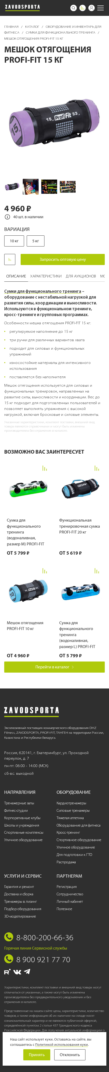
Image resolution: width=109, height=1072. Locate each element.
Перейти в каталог (52, 666)
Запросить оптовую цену (63, 259)
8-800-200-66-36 (45, 937)
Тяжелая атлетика (70, 818)
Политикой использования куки (61, 1044)
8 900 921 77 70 (43, 959)
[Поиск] (73, 8)
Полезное (64, 909)
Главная (11, 27)
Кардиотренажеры (71, 803)
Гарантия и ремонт (19, 887)
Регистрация (67, 887)
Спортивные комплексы (23, 832)
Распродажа (66, 862)
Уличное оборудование (23, 840)
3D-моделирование (20, 916)
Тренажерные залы (19, 803)
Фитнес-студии (16, 811)
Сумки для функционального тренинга (61, 32)
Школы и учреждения (21, 825)
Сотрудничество (70, 894)
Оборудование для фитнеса (79, 825)
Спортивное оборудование (79, 840)
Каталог (32, 27)
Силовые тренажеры (73, 811)
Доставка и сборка (18, 894)
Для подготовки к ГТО (74, 855)
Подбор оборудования (22, 909)
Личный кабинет (70, 902)
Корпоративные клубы (22, 818)
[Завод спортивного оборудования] (22, 8)
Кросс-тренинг (68, 832)
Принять (37, 1054)
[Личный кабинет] (91, 8)
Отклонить (70, 1054)
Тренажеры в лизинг (20, 902)
